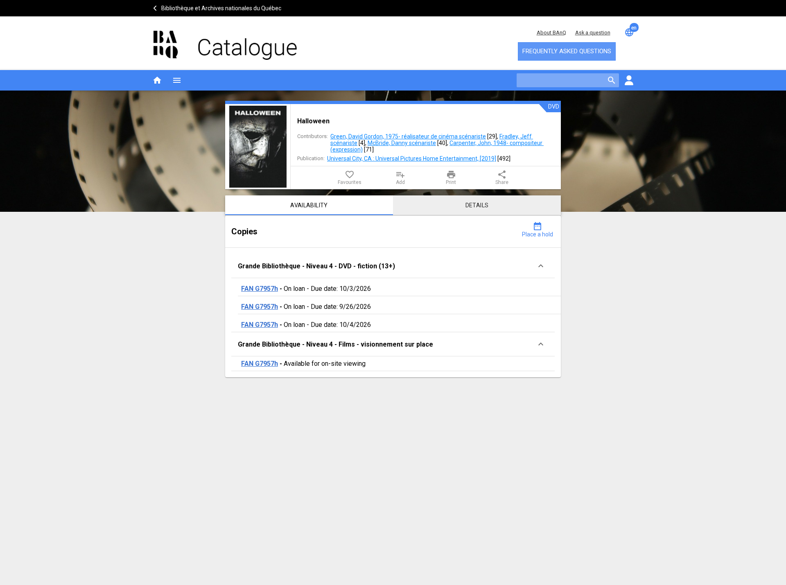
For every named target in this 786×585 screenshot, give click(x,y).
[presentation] (258, 147)
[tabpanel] (393, 296)
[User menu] (629, 80)
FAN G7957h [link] (259, 288)
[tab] (309, 205)
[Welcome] (225, 41)
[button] (393, 266)
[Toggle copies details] (540, 265)
